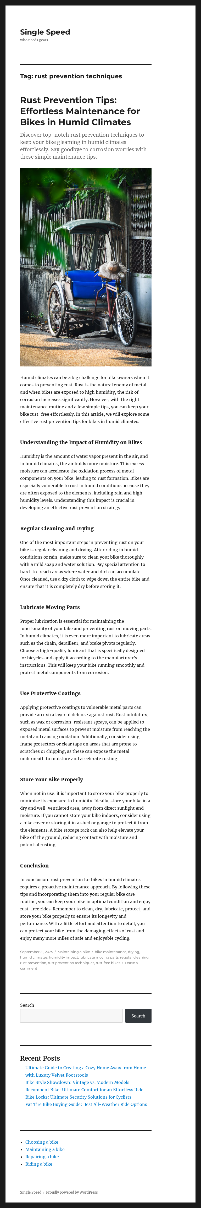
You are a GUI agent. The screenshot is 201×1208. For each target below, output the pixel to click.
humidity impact (63, 957)
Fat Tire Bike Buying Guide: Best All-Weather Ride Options (86, 1104)
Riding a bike (38, 1164)
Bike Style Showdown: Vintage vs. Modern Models (77, 1082)
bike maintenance (110, 952)
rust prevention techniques (71, 963)
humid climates (33, 957)
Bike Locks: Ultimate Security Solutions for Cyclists (78, 1097)
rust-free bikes (108, 963)
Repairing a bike (42, 1156)
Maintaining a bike (74, 952)
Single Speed (45, 31)
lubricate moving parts (99, 957)
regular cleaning (134, 957)
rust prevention (33, 963)
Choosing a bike (41, 1142)
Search (27, 1005)
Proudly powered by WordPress (72, 1192)
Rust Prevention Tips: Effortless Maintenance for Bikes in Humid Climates (80, 111)
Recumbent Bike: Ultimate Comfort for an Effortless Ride (84, 1089)
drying (133, 952)
